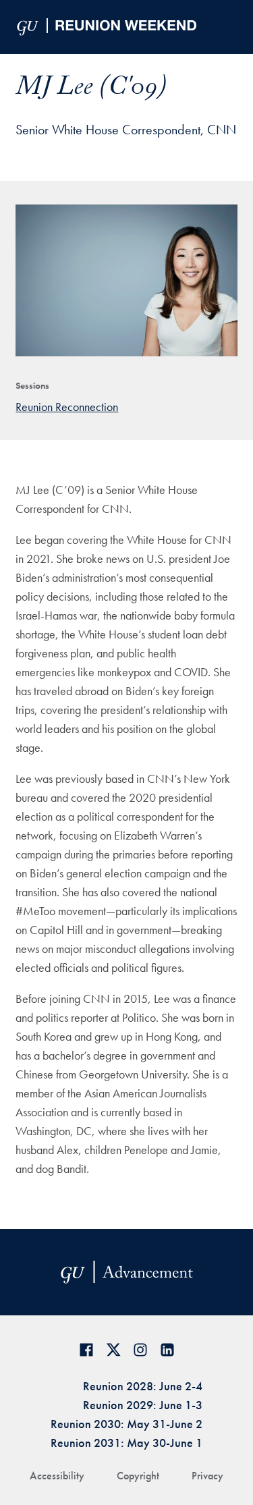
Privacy (207, 1476)
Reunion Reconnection (67, 406)
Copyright (138, 1476)
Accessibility (57, 1476)
